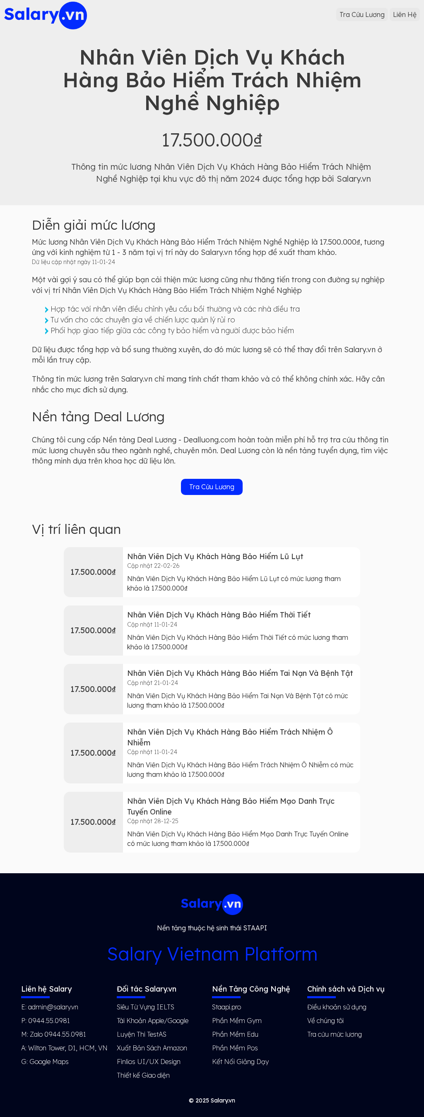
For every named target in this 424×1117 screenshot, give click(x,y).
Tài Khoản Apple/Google (152, 1020)
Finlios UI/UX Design (149, 1061)
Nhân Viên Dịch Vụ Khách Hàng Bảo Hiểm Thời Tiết (219, 615)
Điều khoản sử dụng (336, 1007)
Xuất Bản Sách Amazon (152, 1048)
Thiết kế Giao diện (143, 1075)
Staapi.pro (226, 1007)
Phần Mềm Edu (235, 1034)
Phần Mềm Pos (235, 1048)
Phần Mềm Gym (237, 1020)
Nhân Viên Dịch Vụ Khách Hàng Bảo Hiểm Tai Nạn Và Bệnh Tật (240, 673)
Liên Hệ (405, 14)
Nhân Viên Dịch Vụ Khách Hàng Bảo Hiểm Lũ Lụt (215, 556)
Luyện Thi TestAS (141, 1034)
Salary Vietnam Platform (212, 953)
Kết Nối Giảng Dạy (240, 1061)
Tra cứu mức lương (334, 1034)
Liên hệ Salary (46, 989)
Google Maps (49, 1061)
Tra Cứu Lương (362, 14)
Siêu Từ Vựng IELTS (145, 1007)
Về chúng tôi (325, 1020)
